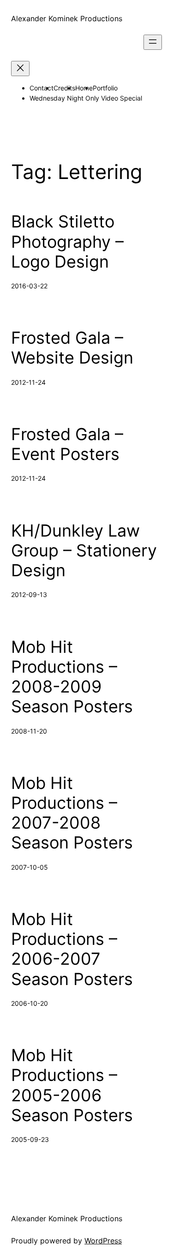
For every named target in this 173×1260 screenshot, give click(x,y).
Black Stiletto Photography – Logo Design (67, 241)
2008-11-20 (29, 731)
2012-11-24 (28, 382)
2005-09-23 (30, 1139)
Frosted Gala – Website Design (72, 348)
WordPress (103, 1240)
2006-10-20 (29, 1003)
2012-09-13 (29, 594)
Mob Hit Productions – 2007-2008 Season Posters (72, 813)
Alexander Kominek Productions (66, 18)
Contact (42, 88)
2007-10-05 (29, 867)
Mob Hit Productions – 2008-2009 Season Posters (72, 677)
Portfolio (105, 88)
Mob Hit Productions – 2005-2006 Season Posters (72, 1085)
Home (84, 88)
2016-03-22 (29, 286)
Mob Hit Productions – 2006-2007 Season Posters (72, 949)
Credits (64, 88)
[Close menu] (20, 68)
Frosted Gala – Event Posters (67, 444)
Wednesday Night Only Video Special (86, 98)
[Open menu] (152, 42)
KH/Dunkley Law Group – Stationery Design (84, 550)
